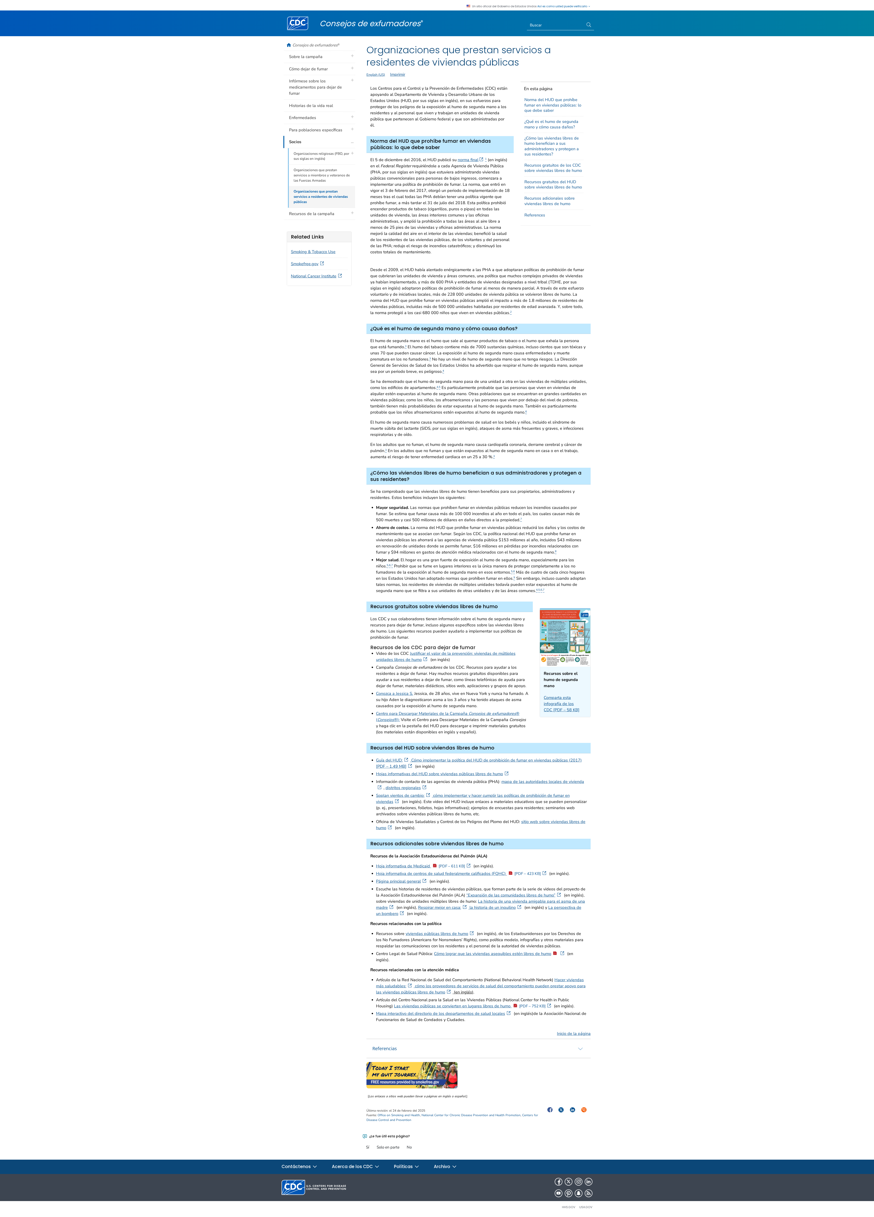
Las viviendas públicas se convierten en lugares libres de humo (470, 1006)
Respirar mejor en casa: (439, 907)
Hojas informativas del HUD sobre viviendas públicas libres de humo (439, 774)
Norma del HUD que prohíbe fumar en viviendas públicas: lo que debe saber (552, 105)
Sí (367, 1147)
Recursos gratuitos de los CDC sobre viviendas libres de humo (553, 168)
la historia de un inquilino (492, 907)
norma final (468, 160)
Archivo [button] (442, 1167)
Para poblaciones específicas (315, 130)
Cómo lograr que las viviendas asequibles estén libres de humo (492, 953)
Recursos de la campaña (311, 213)
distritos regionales (403, 787)
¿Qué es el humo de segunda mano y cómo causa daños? (551, 124)
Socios (295, 142)
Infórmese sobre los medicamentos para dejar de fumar (315, 87)
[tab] (478, 1048)
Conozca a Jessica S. (394, 693)
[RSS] (588, 1193)
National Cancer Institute (313, 276)
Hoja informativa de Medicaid (420, 866)
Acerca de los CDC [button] (353, 1167)
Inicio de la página (574, 1033)
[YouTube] (558, 1193)
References (534, 215)
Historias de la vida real (311, 105)
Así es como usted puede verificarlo (562, 6)
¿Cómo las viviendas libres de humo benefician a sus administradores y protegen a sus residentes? (551, 146)
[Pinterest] (568, 1193)
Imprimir (397, 74)
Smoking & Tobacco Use (313, 251)
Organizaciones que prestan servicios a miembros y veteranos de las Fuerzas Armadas (322, 175)
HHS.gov (568, 1207)
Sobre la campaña (306, 56)
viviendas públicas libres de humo (437, 933)
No (409, 1147)
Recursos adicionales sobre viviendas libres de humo (549, 201)
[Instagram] (578, 1182)
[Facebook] (558, 1182)
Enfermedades (302, 117)
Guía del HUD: (389, 760)
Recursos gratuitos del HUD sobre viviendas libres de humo (553, 184)
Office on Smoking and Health (399, 1115)
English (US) (375, 74)
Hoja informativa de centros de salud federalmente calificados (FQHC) (458, 873)
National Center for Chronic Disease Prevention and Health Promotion (471, 1115)
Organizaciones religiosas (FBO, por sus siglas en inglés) (321, 156)
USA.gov (585, 1207)
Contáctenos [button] (297, 1167)
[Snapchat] (578, 1193)
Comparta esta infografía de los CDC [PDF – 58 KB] (561, 704)
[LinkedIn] (588, 1182)
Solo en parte (388, 1147)
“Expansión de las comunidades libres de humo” (510, 895)
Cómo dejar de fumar (308, 69)
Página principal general (398, 881)
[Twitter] (568, 1182)
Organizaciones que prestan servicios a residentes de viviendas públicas (321, 196)
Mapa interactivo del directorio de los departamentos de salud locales (440, 1013)
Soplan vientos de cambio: (400, 795)
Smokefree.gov (304, 264)
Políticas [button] (404, 1167)
